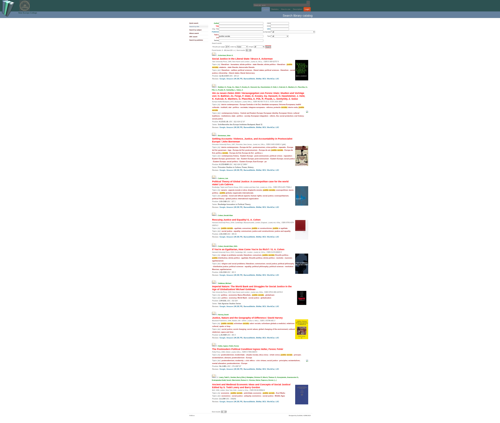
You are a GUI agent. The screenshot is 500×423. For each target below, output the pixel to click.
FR (241, 79)
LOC (277, 79)
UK (235, 79)
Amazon (229, 79)
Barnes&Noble (249, 79)
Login (307, 9)
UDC (269, 29)
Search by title (194, 26)
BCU (264, 79)
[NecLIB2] (24, 11)
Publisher (215, 32)
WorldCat (270, 79)
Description (297, 9)
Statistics (275, 9)
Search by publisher (196, 40)
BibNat (258, 79)
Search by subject (195, 30)
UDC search (193, 36)
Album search (194, 33)
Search (266, 9)
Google (222, 79)
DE (238, 79)
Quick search (193, 23)
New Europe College (27, 13)
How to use (285, 9)
